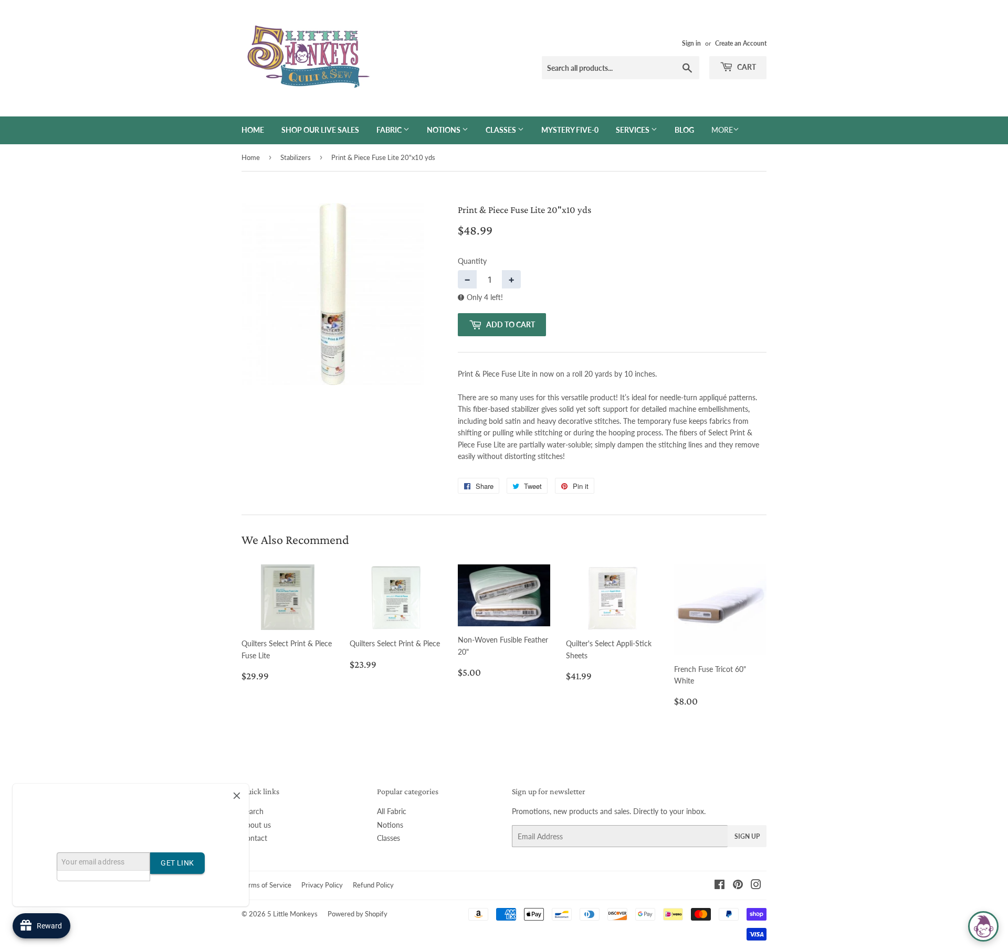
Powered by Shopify (357, 914)
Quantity (472, 261)
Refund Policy (373, 885)
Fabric (389, 129)
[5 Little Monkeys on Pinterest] (737, 885)
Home (253, 129)
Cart (746, 66)
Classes (502, 129)
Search (253, 811)
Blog (684, 129)
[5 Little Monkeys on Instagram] (756, 885)
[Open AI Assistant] (983, 926)
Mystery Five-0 (569, 129)
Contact (254, 838)
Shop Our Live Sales (320, 129)
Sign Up (747, 836)
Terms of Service (266, 885)
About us (256, 824)
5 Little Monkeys (292, 914)
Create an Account (740, 43)
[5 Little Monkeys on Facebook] (719, 885)
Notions (444, 129)
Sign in (691, 43)
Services (633, 129)
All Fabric (391, 811)
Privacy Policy (322, 885)
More (722, 129)
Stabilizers (295, 157)
